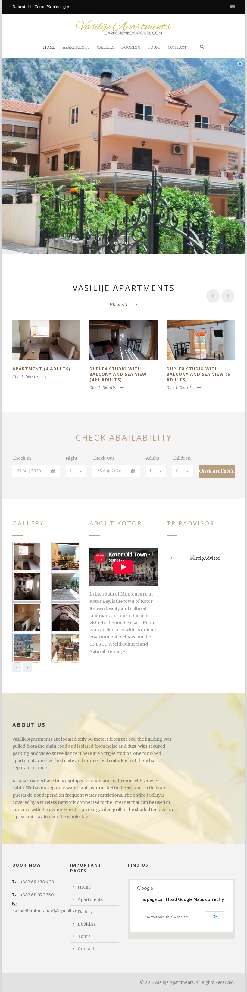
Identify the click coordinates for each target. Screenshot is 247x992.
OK (215, 916)
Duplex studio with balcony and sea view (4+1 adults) (195, 374)
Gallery (105, 47)
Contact (177, 47)
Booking (130, 47)
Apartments (76, 47)
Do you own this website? (167, 917)
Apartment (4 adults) (118, 369)
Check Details (25, 377)
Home (49, 47)
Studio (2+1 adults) (38, 369)
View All (119, 305)
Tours (154, 47)
